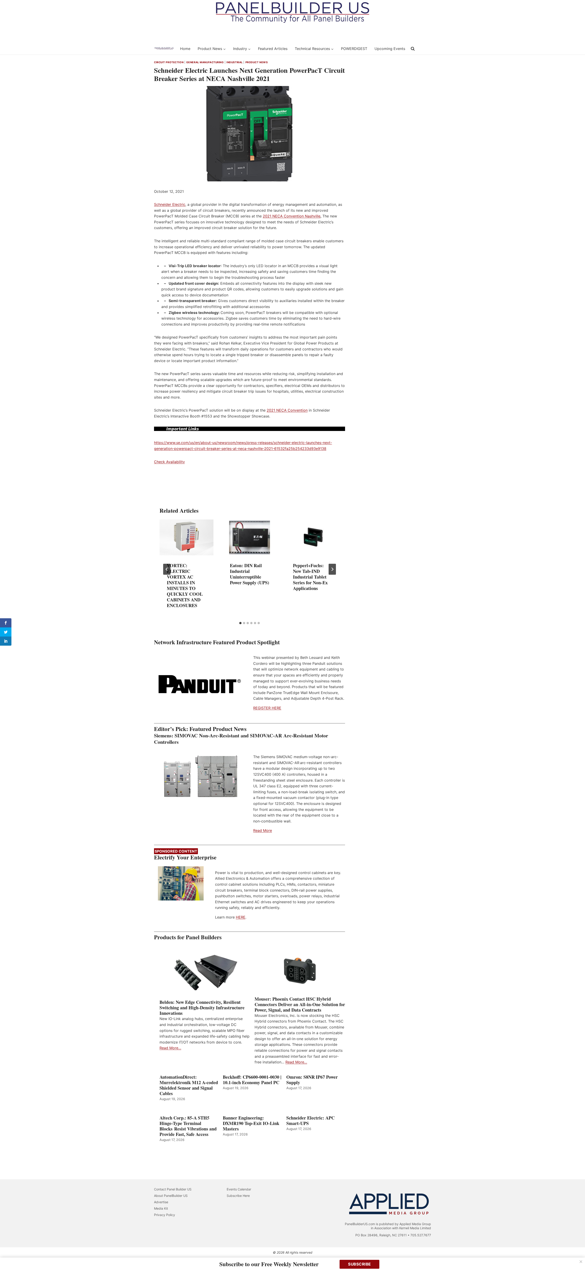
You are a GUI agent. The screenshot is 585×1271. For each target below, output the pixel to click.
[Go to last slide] (166, 569)
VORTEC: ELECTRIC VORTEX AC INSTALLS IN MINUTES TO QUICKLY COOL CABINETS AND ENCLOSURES (185, 585)
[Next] (332, 569)
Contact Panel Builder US (172, 1189)
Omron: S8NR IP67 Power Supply (312, 1079)
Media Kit (161, 1208)
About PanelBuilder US (171, 1196)
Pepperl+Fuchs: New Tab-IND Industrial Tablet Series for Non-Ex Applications (310, 577)
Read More (262, 830)
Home (185, 48)
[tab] (240, 623)
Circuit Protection (168, 62)
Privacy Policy (164, 1215)
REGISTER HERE (267, 708)
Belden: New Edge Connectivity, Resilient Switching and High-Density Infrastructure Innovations (202, 1008)
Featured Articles (272, 48)
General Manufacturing (205, 62)
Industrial (234, 62)
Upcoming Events (390, 48)
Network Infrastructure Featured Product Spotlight (217, 642)
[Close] (581, 1262)
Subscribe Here (238, 1196)
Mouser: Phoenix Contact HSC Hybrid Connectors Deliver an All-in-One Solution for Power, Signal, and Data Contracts (300, 1004)
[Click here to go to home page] (164, 48)
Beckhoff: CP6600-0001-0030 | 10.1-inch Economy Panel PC (252, 1079)
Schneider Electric (169, 204)
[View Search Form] (413, 49)
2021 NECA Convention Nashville (291, 216)
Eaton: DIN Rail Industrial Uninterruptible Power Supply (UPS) (249, 574)
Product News (256, 62)
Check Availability (169, 461)
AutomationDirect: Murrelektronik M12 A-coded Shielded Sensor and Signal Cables (189, 1085)
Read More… (170, 1048)
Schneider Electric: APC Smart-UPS (310, 1120)
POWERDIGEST (354, 48)
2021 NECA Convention (287, 410)
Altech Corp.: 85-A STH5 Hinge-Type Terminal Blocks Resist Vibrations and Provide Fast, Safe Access (188, 1126)
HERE (240, 917)
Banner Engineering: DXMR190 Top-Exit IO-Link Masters (251, 1123)
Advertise (161, 1202)
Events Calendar (239, 1189)
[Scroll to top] (576, 1257)
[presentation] (186, 537)
